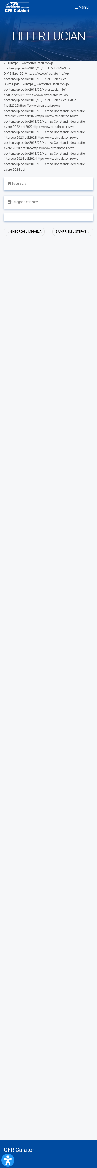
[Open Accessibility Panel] (7, 1160)
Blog (11, 1161)
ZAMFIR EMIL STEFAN (71, 231)
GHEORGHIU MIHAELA (25, 231)
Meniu (83, 7)
